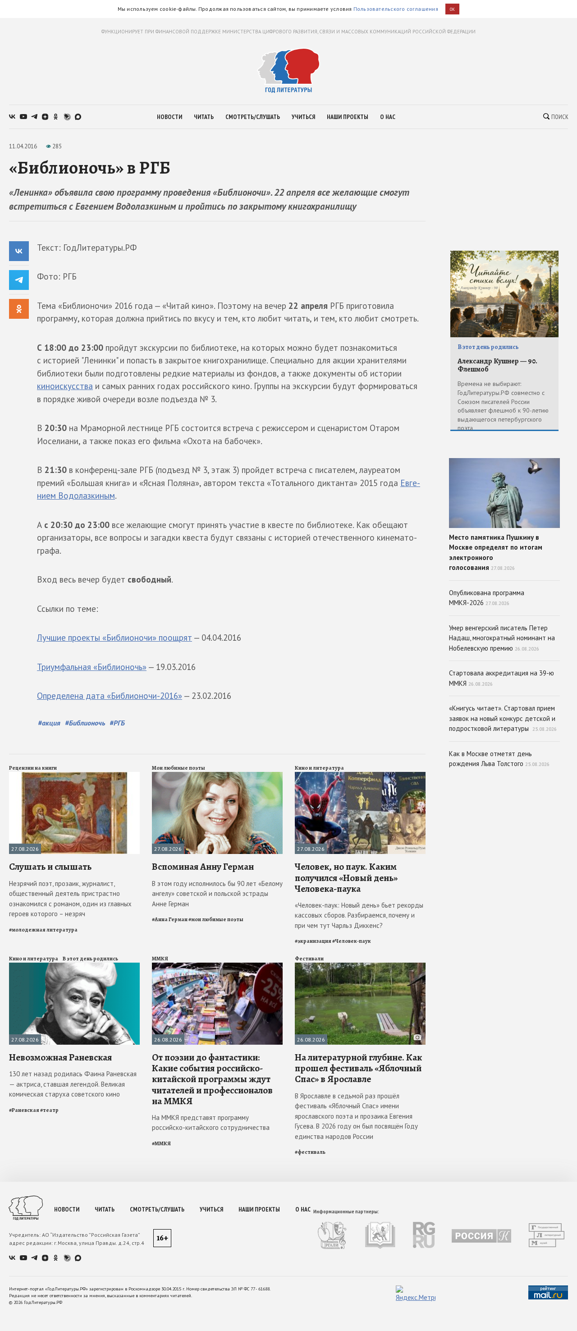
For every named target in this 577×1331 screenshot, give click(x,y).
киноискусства (65, 386)
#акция (49, 722)
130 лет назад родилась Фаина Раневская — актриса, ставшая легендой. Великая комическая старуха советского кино (73, 1083)
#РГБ (117, 722)
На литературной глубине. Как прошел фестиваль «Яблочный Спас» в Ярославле (358, 1068)
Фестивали (309, 958)
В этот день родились (90, 958)
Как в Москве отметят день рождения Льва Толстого (499, 758)
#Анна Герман (170, 919)
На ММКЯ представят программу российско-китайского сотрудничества (211, 1122)
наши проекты (347, 117)
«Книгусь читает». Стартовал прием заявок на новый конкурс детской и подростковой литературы (503, 718)
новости (169, 117)
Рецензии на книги (33, 767)
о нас (387, 117)
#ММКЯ (161, 1143)
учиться (303, 117)
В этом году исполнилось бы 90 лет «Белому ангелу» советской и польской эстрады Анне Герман (217, 893)
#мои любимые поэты (215, 919)
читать (204, 117)
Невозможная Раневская (60, 1057)
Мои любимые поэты (178, 767)
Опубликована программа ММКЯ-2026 (486, 597)
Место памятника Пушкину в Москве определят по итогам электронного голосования (495, 552)
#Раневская (24, 1110)
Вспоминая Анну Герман (203, 866)
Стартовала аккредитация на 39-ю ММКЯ (501, 678)
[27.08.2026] (74, 775)
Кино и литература (319, 767)
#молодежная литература (43, 929)
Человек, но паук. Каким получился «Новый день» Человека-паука (346, 877)
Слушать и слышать (50, 866)
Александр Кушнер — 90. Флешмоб (497, 365)
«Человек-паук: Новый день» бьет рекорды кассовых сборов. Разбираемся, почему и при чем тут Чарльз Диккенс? (359, 915)
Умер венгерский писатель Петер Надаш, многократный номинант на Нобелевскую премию (502, 638)
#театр (49, 1110)
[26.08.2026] (217, 966)
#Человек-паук (351, 941)
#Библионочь (85, 722)
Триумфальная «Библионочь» (92, 666)
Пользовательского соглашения (395, 8)
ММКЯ (160, 958)
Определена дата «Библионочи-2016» (109, 695)
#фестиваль (310, 1152)
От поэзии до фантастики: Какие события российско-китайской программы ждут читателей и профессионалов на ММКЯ (212, 1079)
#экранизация (313, 941)
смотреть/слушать (252, 117)
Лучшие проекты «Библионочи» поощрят (114, 637)
